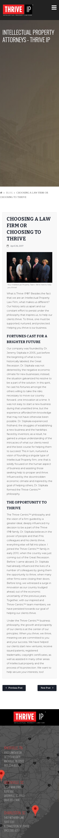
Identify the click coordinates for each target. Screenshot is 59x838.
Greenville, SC (14, 782)
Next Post (45, 688)
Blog (9, 192)
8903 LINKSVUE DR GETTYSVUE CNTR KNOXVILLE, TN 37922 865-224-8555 (14, 759)
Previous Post (15, 688)
